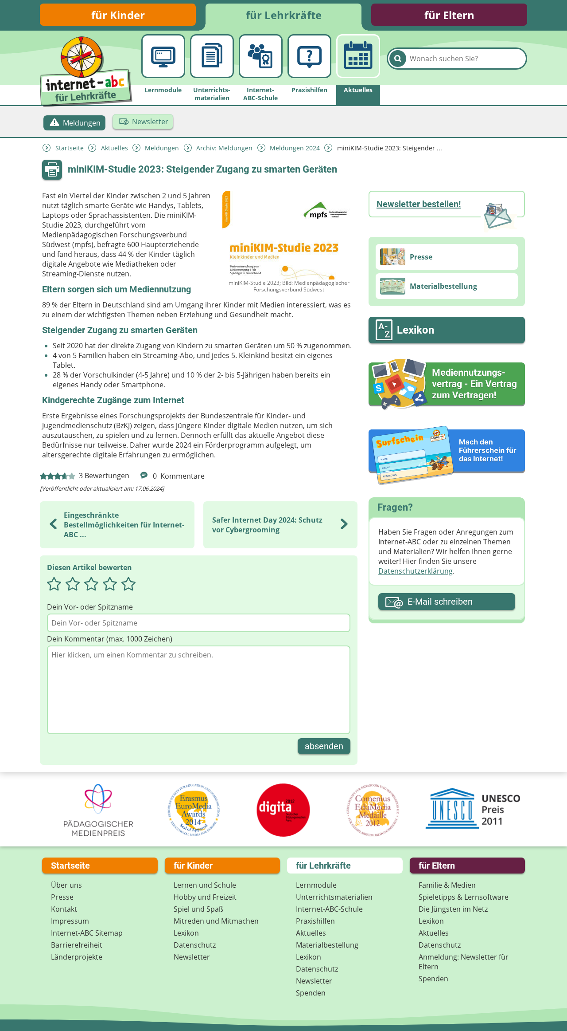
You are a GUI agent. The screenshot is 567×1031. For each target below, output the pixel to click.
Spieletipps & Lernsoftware (464, 897)
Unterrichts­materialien (334, 897)
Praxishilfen (315, 921)
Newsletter (192, 957)
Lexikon (186, 933)
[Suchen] (397, 58)
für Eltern (449, 15)
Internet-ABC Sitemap (87, 933)
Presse (62, 897)
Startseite (69, 148)
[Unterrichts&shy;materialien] (212, 56)
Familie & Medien (447, 885)
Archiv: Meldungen (224, 148)
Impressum (70, 921)
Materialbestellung (327, 945)
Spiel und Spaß (198, 909)
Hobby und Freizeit (205, 897)
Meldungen (162, 148)
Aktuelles (114, 148)
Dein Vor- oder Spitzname (90, 607)
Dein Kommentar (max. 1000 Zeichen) (109, 639)
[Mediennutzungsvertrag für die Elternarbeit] (447, 384)
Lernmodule (316, 885)
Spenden (311, 993)
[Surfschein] (447, 456)
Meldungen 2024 (295, 148)
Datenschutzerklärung (415, 571)
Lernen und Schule (205, 885)
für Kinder (118, 15)
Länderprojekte (76, 957)
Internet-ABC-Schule (329, 909)
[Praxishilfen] (309, 56)
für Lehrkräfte (284, 15)
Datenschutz (195, 945)
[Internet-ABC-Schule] (261, 56)
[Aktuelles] (358, 56)
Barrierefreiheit (76, 945)
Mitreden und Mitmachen (216, 921)
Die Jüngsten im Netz (453, 909)
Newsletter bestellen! (419, 204)
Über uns (66, 885)
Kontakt (64, 909)
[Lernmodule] (163, 56)
